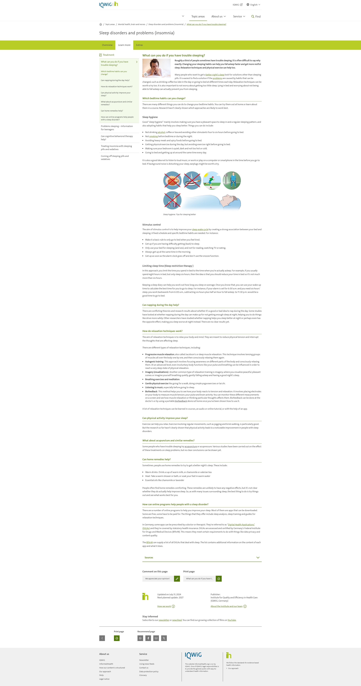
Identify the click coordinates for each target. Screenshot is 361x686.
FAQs (101, 675)
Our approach (105, 671)
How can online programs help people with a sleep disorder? (117, 118)
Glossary (143, 675)
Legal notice (104, 679)
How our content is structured (112, 667)
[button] (253, 5)
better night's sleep (215, 74)
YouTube (232, 620)
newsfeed (177, 620)
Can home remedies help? (112, 110)
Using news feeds (146, 664)
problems (217, 78)
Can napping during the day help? (115, 80)
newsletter (164, 620)
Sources (149, 557)
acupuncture (191, 446)
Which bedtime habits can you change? (114, 72)
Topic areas (198, 16)
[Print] (117, 638)
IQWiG (102, 660)
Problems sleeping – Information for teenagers (117, 128)
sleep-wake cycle (200, 229)
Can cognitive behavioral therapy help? (117, 138)
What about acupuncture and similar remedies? (116, 103)
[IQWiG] (193, 655)
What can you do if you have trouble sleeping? (114, 63)
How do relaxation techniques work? (116, 86)
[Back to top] (259, 649)
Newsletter (144, 660)
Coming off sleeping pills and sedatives (115, 158)
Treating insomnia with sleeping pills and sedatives (116, 148)
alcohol (161, 132)
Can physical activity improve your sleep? (115, 94)
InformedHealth (106, 664)
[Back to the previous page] (102, 638)
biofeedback (181, 401)
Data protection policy (149, 671)
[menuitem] (107, 45)
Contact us (143, 667)
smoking (153, 136)
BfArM (149, 542)
